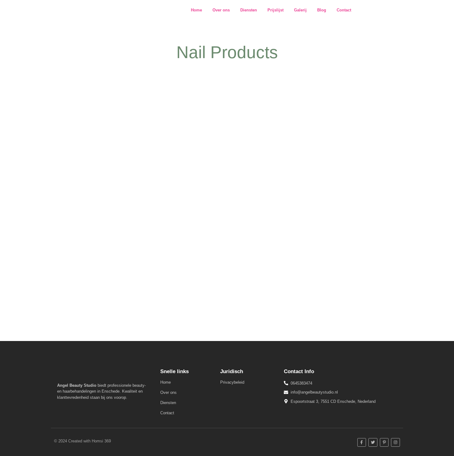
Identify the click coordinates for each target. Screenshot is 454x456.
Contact (344, 10)
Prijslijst (275, 10)
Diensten (248, 10)
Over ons (221, 10)
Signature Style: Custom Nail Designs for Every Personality (137, 192)
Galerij (300, 10)
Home (196, 10)
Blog (321, 10)
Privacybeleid (232, 382)
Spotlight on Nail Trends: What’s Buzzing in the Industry (133, 150)
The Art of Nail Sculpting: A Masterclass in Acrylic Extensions (140, 276)
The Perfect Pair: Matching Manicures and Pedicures (128, 234)
